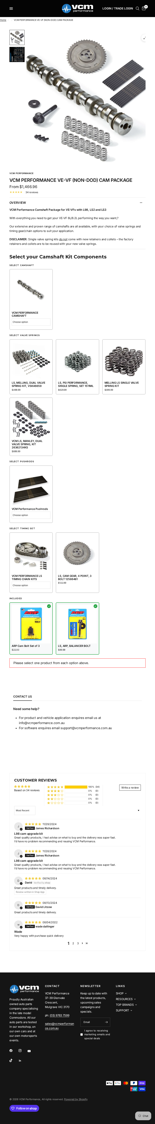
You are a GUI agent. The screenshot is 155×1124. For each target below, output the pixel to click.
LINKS (120, 986)
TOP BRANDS (125, 1005)
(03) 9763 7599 (59, 1015)
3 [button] (78, 943)
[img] (33, 824)
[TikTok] (13, 1060)
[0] (143, 8)
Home (3, 20)
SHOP (120, 993)
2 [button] (73, 943)
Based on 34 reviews (27, 790)
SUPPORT (122, 1010)
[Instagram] (23, 1050)
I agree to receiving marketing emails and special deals (97, 1034)
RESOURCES (124, 999)
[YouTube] (32, 1051)
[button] (55, 787)
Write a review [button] (130, 787)
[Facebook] (13, 1050)
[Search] (137, 8)
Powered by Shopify (75, 1099)
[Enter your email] (106, 1022)
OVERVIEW (17, 203)
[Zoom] (145, 37)
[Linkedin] (23, 1060)
